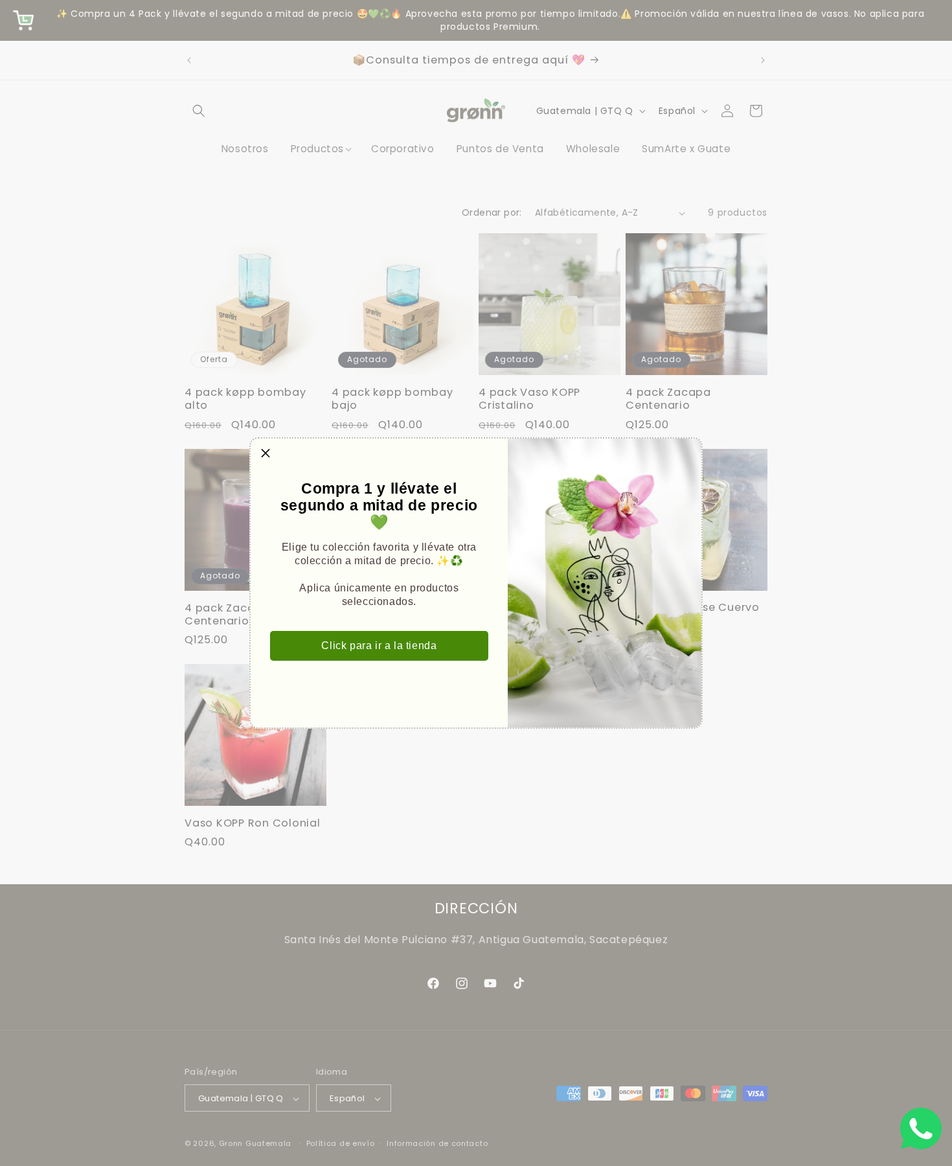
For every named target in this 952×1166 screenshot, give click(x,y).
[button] (265, 453)
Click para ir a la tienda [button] (378, 645)
